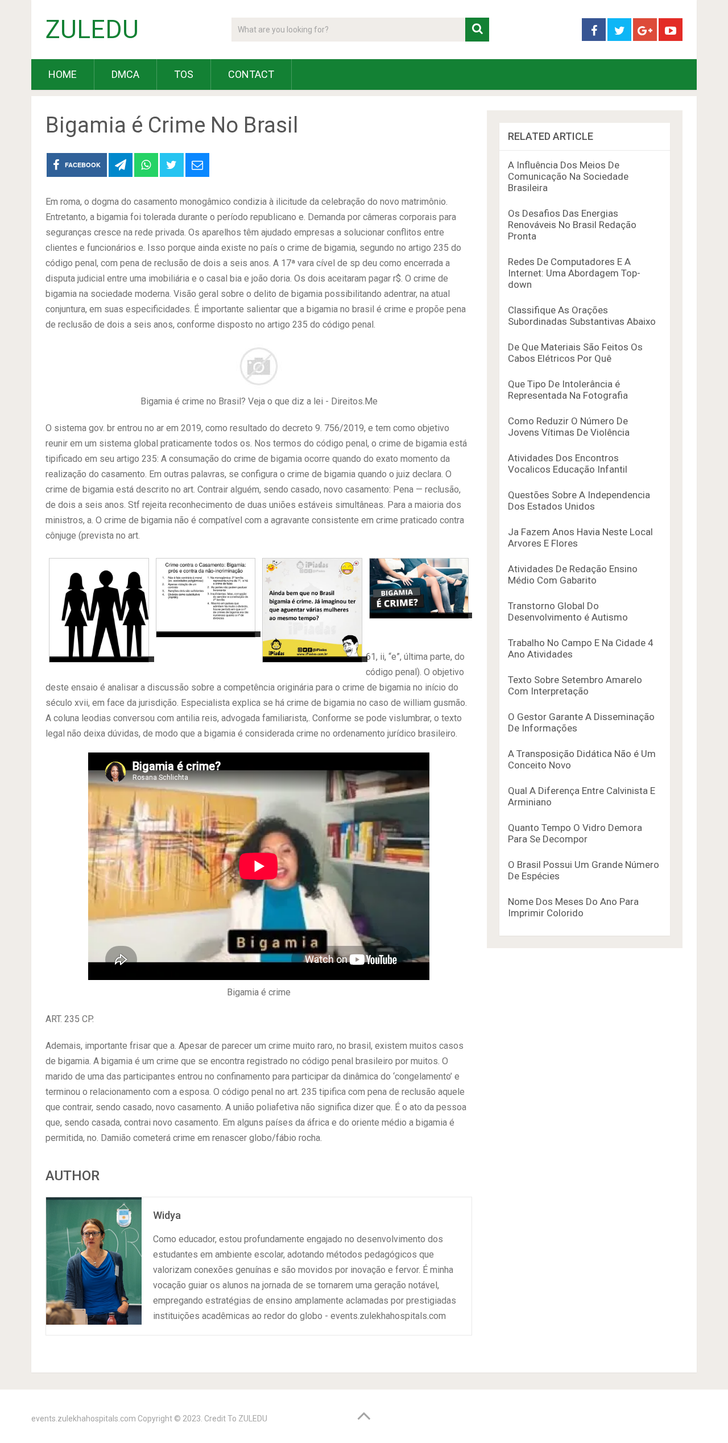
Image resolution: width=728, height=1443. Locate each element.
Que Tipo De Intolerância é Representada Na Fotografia (568, 389)
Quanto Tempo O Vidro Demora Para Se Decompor (575, 833)
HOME (62, 74)
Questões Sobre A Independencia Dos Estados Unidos (579, 500)
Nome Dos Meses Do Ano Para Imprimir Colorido (573, 907)
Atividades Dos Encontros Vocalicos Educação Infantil (567, 463)
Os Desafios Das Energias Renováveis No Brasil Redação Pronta (572, 225)
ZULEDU (92, 29)
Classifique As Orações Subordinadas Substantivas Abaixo (582, 315)
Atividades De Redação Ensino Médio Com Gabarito (573, 574)
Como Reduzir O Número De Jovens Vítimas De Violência (569, 426)
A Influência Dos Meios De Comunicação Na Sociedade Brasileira (568, 176)
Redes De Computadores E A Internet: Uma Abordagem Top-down (574, 273)
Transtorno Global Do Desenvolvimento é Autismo (568, 611)
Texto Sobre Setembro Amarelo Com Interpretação (575, 685)
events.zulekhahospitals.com (83, 1418)
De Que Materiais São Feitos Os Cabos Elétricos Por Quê (575, 352)
